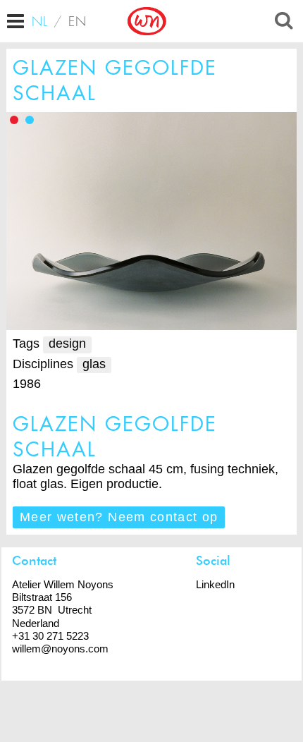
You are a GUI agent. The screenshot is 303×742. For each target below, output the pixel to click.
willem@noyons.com (60, 649)
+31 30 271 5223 (50, 636)
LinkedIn (215, 584)
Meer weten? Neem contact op (119, 517)
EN (77, 21)
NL (40, 21)
